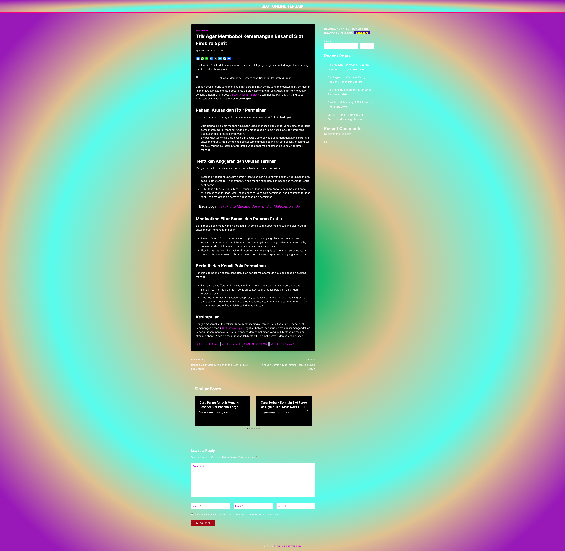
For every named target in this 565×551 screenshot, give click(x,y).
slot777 (328, 141)
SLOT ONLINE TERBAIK (255, 344)
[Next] (307, 410)
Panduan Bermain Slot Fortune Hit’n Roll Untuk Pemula (287, 364)
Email (239, 506)
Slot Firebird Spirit (233, 328)
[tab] (247, 428)
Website (282, 506)
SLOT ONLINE (202, 30)
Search (328, 40)
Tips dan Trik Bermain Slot (284, 344)
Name (197, 506)
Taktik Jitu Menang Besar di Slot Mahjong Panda (259, 206)
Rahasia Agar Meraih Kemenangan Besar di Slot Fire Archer (219, 364)
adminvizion (204, 50)
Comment (199, 466)
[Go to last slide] (199, 410)
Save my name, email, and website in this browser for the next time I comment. (236, 514)
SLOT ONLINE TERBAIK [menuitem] (245, 94)
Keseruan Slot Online (207, 344)
